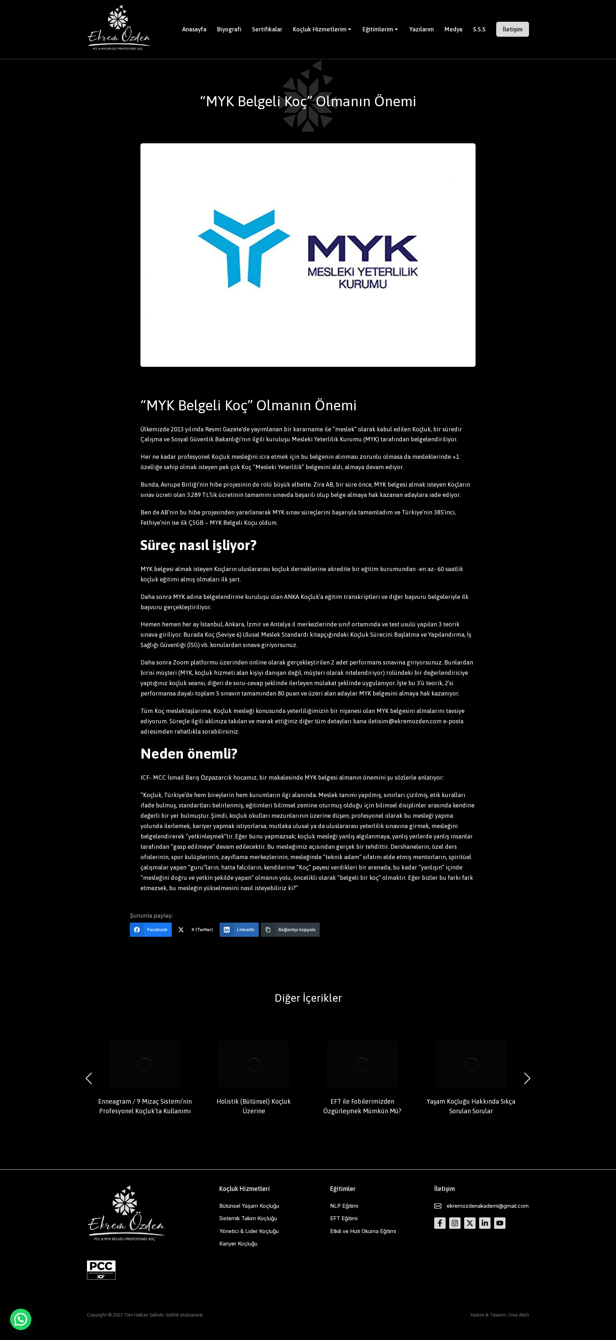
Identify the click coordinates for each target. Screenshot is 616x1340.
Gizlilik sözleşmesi (183, 1315)
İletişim (513, 29)
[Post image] (144, 1064)
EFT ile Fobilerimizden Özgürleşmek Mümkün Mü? (362, 1106)
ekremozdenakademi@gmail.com (488, 1205)
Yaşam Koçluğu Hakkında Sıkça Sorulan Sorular (471, 1106)
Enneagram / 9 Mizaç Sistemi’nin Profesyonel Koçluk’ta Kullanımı (145, 1106)
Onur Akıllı (518, 1315)
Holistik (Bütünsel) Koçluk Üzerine (253, 1106)
